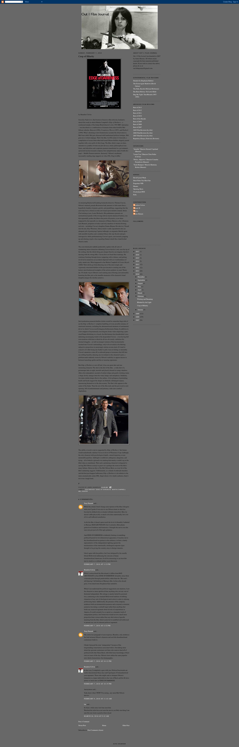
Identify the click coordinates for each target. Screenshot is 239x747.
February (141, 296)
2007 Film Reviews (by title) (142, 135)
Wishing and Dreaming (145, 299)
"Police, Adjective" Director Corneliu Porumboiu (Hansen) (145, 160)
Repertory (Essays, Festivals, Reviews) (146, 138)
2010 (138, 274)
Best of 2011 (137, 113)
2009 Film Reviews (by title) (142, 130)
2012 (138, 267)
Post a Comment (83, 721)
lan (85, 704)
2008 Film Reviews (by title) (142, 133)
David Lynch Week (139, 177)
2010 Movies (90, 489)
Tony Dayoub (88, 503)
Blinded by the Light (144, 302)
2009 (138, 313)
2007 (138, 320)
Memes (135, 186)
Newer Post (82, 725)
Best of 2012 (137, 110)
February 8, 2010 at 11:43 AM (98, 699)
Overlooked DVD (139, 192)
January (140, 309)
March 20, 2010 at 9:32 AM (96, 716)
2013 (138, 264)
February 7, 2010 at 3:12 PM (97, 564)
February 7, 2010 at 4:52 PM (97, 625)
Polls (135, 195)
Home (104, 725)
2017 (138, 251)
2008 (138, 317)
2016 (138, 255)
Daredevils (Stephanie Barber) (143, 81)
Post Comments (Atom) (95, 730)
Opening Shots (138, 189)
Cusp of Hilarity (86, 56)
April (140, 290)
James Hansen (138, 214)
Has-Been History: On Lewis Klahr (144, 91)
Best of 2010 (137, 116)
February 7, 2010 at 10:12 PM (98, 661)
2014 (138, 261)
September (141, 280)
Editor (136, 211)
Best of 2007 (137, 127)
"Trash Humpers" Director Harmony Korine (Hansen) (145, 166)
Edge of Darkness (103, 489)
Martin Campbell (119, 489)
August (140, 283)
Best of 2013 (137, 107)
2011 (138, 271)
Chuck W (137, 208)
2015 (138, 258)
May (139, 286)
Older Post (125, 725)
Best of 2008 (137, 124)
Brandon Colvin (89, 570)
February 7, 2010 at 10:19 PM (98, 684)
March (140, 293)
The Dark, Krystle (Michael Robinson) (146, 89)
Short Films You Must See (142, 180)
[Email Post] (110, 487)
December (141, 277)
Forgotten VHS (138, 183)
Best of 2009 (137, 121)
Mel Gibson (83, 491)
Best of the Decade (139, 119)
